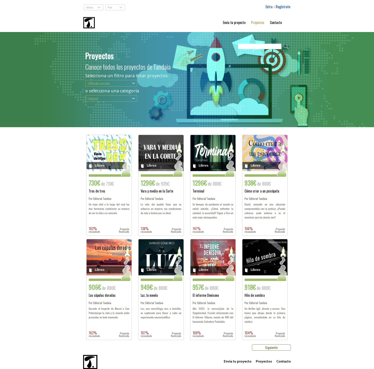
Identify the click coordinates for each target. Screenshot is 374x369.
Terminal (198, 191)
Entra (269, 6)
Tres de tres (97, 191)
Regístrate (283, 6)
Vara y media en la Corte (157, 191)
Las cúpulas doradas (102, 296)
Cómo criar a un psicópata (262, 191)
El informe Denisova (206, 296)
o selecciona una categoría (112, 91)
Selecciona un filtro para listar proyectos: (127, 76)
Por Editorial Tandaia (100, 198)
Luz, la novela (149, 296)
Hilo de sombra (255, 296)
